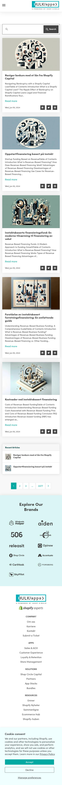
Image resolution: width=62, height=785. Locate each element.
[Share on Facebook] (42, 107)
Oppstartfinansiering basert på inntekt (29, 154)
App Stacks (31, 683)
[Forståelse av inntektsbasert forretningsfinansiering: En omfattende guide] (31, 293)
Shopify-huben (31, 719)
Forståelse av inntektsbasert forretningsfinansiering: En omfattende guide (29, 317)
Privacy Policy (47, 754)
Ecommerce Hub (31, 714)
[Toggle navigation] (4, 5)
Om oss (31, 621)
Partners (31, 678)
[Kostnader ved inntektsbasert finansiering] (31, 378)
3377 (40, 485)
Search (52, 28)
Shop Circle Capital (31, 674)
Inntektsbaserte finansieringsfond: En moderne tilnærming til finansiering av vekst (28, 236)
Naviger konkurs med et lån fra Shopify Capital (29, 76)
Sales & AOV (31, 648)
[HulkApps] (45, 4)
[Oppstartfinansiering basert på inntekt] (31, 133)
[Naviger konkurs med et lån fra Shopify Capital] (31, 54)
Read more (11, 100)
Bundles (31, 688)
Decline (29, 769)
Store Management (31, 661)
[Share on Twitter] (48, 107)
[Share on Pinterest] (55, 107)
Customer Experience (31, 652)
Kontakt (31, 630)
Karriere (31, 626)
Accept (29, 762)
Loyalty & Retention (31, 657)
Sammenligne (31, 709)
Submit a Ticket (31, 635)
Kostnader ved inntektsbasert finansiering (31, 399)
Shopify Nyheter (31, 705)
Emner (31, 700)
